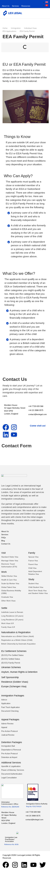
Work (4, 572)
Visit (3, 553)
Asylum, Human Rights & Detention (19, 672)
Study (31, 579)
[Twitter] (42, 865)
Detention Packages (11, 742)
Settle (4, 608)
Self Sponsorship (10, 677)
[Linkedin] (24, 865)
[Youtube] (33, 865)
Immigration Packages (12, 695)
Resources (25, 6)
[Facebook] (6, 865)
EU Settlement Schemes (13, 651)
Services (15, 6)
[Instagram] (15, 865)
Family (31, 553)
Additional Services (11, 762)
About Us (5, 6)
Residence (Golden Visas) (14, 682)
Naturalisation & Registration (16, 632)
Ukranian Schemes (11, 667)
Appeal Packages (10, 719)
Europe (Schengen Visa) (13, 686)
